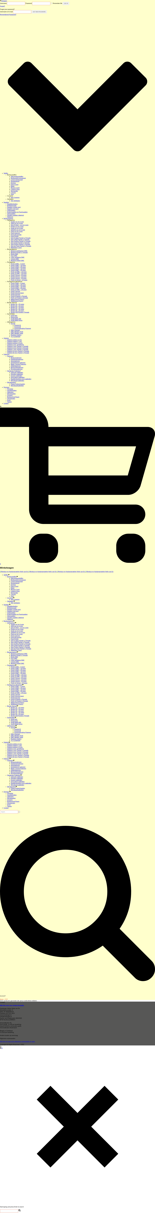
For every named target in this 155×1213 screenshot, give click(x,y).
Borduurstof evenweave (18, 178)
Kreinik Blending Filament (22, 328)
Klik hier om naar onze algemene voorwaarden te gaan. (17, 1041)
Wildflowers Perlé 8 (17, 301)
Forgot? (2, 6)
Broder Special (12, 706)
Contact (6, 403)
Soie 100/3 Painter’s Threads (20, 239)
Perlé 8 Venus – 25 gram (18, 278)
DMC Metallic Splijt (17, 333)
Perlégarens (11, 665)
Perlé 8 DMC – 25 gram (18, 270)
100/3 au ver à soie (17, 223)
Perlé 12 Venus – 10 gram (19, 280)
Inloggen (4, 1)
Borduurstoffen (12, 576)
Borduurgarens (8, 218)
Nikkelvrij (10, 217)
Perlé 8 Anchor (15, 294)
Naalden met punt (12, 209)
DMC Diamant (15, 330)
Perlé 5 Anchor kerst (17, 293)
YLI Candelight (15, 336)
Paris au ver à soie (17, 231)
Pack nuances (15, 233)
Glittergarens (11, 726)
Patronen (6, 354)
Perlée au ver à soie (17, 226)
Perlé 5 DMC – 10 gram (18, 265)
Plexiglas (10, 389)
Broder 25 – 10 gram (17, 307)
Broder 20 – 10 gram (17, 306)
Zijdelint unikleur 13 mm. (15, 343)
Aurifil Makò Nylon (16, 320)
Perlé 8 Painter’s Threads (19, 296)
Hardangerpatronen (17, 359)
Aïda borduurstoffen (17, 176)
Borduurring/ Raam (13, 397)
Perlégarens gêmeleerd (14, 685)
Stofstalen (10, 601)
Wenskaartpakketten (17, 385)
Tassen (9, 402)
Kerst (8, 400)
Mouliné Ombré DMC (17, 260)
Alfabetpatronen (16, 366)
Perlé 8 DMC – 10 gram (18, 268)
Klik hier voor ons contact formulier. (12, 1005)
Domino (13, 183)
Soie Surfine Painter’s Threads (20, 241)
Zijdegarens (11, 623)
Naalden (6, 202)
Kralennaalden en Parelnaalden (17, 212)
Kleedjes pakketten (17, 374)
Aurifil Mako (11, 717)
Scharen (10, 395)
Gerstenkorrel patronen (18, 362)
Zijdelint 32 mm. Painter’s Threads (18, 353)
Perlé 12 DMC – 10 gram (19, 272)
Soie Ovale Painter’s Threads (20, 243)
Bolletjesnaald (11, 205)
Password (28, 3)
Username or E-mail (6, 11)
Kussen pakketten (16, 376)
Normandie (14, 191)
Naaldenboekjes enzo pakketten (21, 379)
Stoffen (6, 173)
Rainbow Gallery (16, 335)
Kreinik (13, 323)
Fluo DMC (14, 256)
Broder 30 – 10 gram (17, 310)
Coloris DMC (15, 259)
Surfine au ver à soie (17, 222)
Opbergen (10, 392)
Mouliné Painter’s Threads (19, 252)
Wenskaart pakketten (17, 380)
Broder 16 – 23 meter (17, 304)
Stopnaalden (11, 213)
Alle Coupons (15, 197)
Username (3, 3)
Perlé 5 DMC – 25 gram (18, 267)
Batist (12, 186)
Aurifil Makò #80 (16, 319)
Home (1, 999)
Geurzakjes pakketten (18, 377)
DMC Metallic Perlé (17, 332)
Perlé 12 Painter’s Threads (19, 298)
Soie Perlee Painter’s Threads (20, 244)
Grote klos (14, 315)
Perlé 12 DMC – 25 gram (19, 273)
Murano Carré (15, 188)
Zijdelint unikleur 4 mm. (14, 340)
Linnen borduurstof (17, 179)
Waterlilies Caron (16, 247)
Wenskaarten (11, 382)
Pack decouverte (16, 234)
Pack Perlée (15, 236)
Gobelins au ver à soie (18, 230)
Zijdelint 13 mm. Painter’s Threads (18, 351)
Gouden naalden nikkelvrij (15, 215)
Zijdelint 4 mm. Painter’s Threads (17, 348)
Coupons (10, 598)
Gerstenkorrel (15, 181)
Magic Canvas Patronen (18, 364)
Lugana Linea (15, 189)
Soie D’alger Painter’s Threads (20, 238)
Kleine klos (14, 317)
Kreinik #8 (17, 327)
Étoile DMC (14, 254)
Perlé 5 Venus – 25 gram (18, 275)
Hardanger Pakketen (13, 371)
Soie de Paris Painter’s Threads (21, 246)
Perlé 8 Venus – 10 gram (18, 277)
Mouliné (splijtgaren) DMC (19, 251)
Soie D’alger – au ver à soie (19, 225)
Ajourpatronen (15, 361)
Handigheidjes (12, 390)
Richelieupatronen (17, 369)
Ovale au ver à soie (17, 228)
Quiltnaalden (11, 210)
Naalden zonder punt (14, 207)
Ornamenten (11, 398)
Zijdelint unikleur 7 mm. (14, 341)
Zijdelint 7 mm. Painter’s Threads (17, 349)
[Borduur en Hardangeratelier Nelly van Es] (56, 571)
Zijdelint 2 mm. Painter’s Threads (17, 346)
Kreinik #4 (17, 325)
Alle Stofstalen (15, 201)
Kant (12, 194)
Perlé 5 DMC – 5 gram (18, 264)
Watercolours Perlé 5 (17, 299)
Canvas (13, 192)
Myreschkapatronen (17, 367)
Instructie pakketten (17, 372)
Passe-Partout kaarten (18, 384)
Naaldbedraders (12, 204)
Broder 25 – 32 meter (17, 309)
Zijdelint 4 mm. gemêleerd (15, 344)
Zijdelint (6, 338)
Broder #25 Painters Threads (20, 312)
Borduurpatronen (16, 358)
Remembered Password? (8, 14)
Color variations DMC (17, 257)
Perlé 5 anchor (15, 291)
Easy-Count (14, 184)
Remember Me (57, 3)
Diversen (6, 387)
